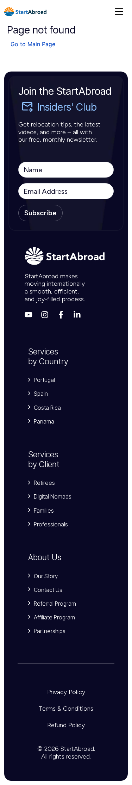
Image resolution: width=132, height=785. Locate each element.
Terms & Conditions (66, 708)
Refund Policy (66, 725)
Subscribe (40, 213)
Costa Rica (47, 407)
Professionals (51, 524)
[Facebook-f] (61, 315)
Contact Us (48, 589)
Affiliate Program (54, 617)
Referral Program (55, 603)
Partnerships (49, 631)
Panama (44, 421)
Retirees (44, 482)
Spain (41, 393)
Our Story (46, 576)
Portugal (44, 379)
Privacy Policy (66, 692)
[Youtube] (28, 315)
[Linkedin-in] (77, 315)
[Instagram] (45, 315)
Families (44, 510)
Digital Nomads (52, 496)
